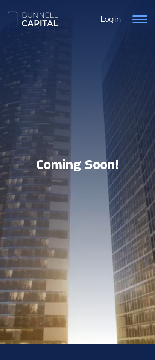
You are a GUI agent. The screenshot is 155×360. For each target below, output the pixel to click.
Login (110, 19)
